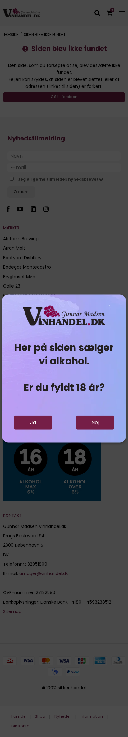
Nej (95, 422)
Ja (33, 422)
